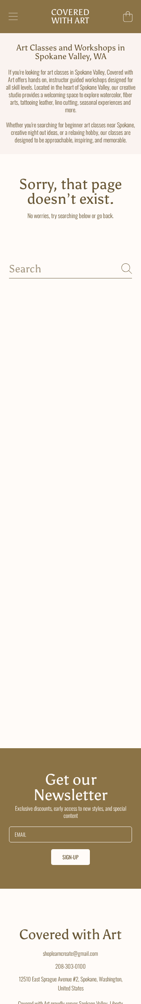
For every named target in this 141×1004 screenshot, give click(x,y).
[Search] (127, 268)
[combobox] (70, 269)
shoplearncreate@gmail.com (70, 953)
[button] (13, 16)
